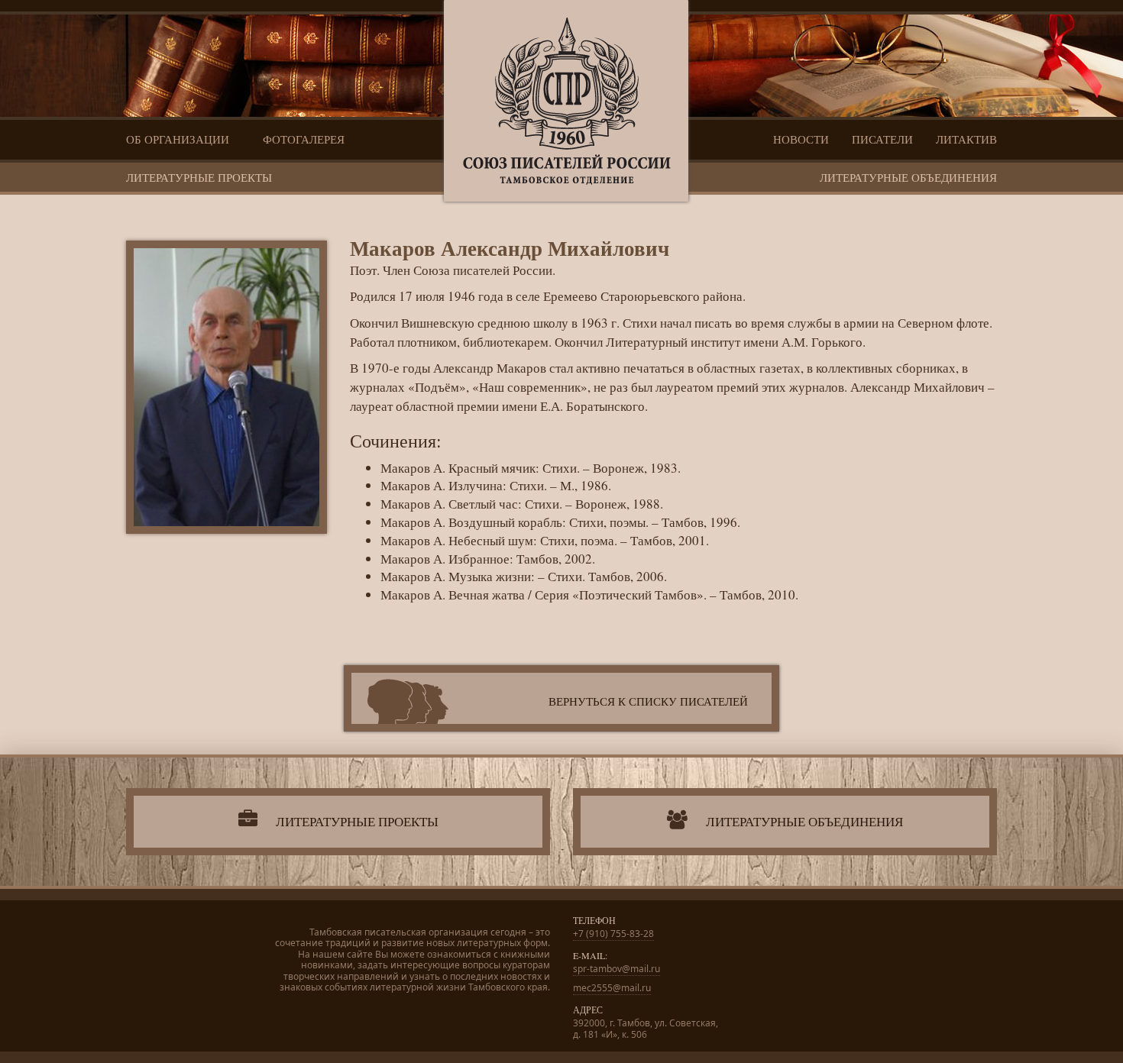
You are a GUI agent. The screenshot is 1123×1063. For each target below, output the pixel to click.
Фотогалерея (304, 139)
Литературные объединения (908, 177)
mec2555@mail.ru (612, 987)
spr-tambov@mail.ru (616, 968)
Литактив (966, 139)
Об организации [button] (179, 139)
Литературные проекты (199, 177)
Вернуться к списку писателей (648, 701)
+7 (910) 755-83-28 (613, 933)
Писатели (882, 139)
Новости (801, 139)
